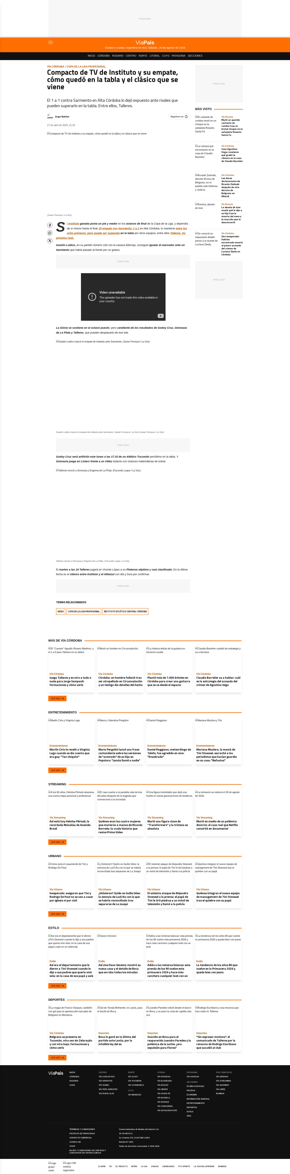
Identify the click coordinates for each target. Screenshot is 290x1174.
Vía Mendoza (134, 1095)
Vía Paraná (163, 1102)
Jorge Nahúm (62, 116)
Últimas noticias (195, 1086)
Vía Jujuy (133, 1077)
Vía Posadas (163, 1077)
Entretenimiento (196, 1103)
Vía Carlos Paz (106, 1077)
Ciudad (155, 1166)
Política (191, 1090)
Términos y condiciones (82, 1129)
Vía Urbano (222, 1077)
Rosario (117, 55)
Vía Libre (220, 1089)
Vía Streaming (223, 1081)
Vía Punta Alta (106, 1094)
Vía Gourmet (222, 1085)
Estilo (190, 1112)
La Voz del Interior (204, 1166)
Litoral (155, 55)
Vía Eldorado (164, 1081)
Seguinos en (177, 116)
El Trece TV (122, 1166)
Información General (198, 1099)
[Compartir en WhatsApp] (49, 233)
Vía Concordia (165, 1106)
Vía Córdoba (55, 66)
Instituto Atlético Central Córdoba (125, 611)
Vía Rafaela (163, 1098)
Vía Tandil (104, 1085)
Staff (72, 1146)
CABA (72, 1085)
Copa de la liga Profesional (86, 66)
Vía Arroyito (105, 1081)
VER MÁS (55, 698)
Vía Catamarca (136, 1085)
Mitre (134, 1166)
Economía (192, 1095)
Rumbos (220, 1094)
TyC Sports (184, 1166)
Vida (189, 1116)
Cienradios (168, 1166)
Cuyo (165, 55)
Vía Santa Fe (163, 1094)
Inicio (91, 55)
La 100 (144, 1166)
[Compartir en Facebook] (49, 225)
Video (61, 611)
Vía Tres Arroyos (108, 1089)
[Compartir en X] (49, 240)
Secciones (195, 55)
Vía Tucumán (134, 1081)
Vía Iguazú (162, 1085)
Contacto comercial (80, 1138)
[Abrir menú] (76, 42)
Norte (143, 55)
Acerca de (75, 1142)
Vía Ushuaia (193, 1077)
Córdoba (103, 55)
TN (110, 1166)
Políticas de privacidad (82, 1133)
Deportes (192, 1107)
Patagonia (178, 55)
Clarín (101, 1166)
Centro (131, 55)
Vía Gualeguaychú (167, 1110)
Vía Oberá (162, 1089)
